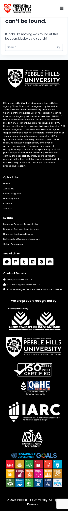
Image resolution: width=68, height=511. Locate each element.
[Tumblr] (24, 261)
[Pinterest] (41, 261)
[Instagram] (49, 261)
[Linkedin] (15, 261)
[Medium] (32, 261)
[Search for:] (34, 47)
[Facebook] (7, 261)
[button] (62, 8)
